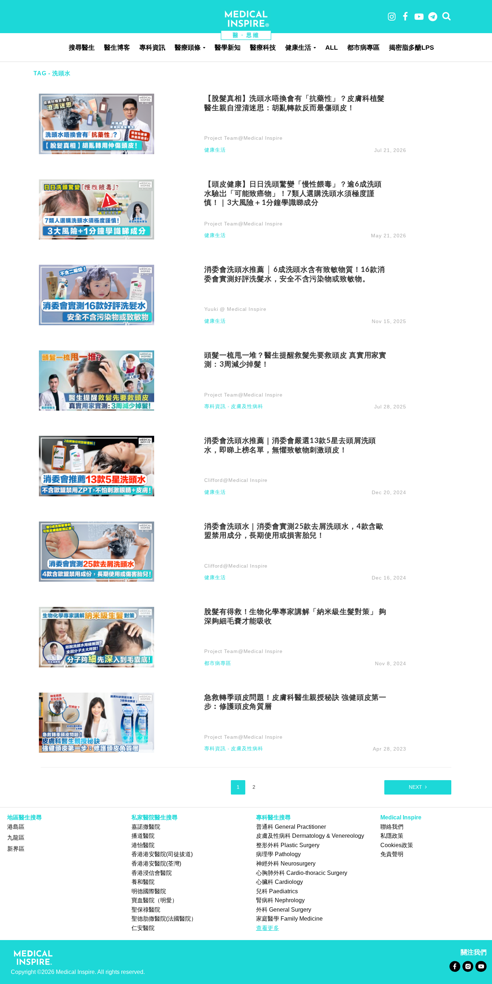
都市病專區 (363, 47)
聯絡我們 (391, 827)
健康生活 (298, 47)
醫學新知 (228, 47)
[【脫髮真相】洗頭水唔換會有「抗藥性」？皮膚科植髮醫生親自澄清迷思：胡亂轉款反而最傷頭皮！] (96, 123)
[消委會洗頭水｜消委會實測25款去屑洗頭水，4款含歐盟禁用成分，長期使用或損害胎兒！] (96, 551)
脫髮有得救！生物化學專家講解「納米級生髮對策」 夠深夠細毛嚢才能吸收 (295, 616)
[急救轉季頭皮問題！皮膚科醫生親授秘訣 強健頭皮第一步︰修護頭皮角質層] (96, 722)
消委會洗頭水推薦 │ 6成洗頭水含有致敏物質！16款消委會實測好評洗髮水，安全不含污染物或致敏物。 (294, 274)
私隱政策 (391, 836)
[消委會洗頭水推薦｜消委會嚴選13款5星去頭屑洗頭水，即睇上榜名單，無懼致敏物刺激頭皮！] (96, 465)
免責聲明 (391, 854)
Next (415, 787)
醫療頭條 (188, 47)
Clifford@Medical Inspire (236, 480)
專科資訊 (152, 47)
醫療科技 (263, 47)
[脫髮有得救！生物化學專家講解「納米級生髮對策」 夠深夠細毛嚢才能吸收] (96, 637)
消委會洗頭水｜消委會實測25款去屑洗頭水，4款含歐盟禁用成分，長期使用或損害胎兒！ (294, 531)
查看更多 (267, 928)
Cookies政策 (396, 845)
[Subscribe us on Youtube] (481, 966)
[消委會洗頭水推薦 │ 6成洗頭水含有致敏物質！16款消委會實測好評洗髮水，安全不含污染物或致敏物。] (96, 294)
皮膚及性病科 (247, 406)
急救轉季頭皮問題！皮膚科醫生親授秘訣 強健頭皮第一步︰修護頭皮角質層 (295, 702)
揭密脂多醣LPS (411, 47)
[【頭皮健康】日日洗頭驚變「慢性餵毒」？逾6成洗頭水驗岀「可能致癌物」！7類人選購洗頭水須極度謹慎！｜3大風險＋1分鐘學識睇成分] (96, 209)
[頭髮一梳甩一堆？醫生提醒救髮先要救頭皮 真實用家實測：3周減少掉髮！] (96, 380)
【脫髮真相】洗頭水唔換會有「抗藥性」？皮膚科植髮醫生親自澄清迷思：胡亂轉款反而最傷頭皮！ (294, 103)
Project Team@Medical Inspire (243, 138)
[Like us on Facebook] (454, 966)
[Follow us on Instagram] (467, 966)
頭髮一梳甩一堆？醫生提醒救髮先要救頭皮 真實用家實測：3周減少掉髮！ (295, 359)
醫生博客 (117, 47)
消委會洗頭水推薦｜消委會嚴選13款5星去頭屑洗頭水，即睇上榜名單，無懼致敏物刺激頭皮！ (290, 445)
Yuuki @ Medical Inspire (235, 309)
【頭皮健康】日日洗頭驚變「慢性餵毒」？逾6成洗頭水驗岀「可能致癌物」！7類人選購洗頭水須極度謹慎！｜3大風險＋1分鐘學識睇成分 (293, 193)
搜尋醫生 (82, 47)
